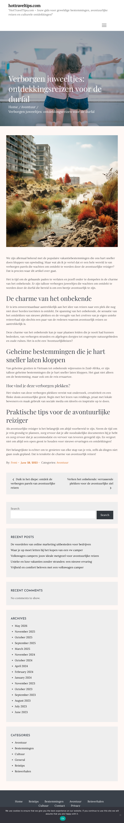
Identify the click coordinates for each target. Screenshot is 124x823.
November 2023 (25, 683)
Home (19, 801)
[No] (120, 814)
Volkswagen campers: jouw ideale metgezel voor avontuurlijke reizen (55, 556)
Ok (62, 818)
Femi (14, 462)
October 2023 (23, 689)
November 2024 (25, 654)
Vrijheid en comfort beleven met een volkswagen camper (47, 567)
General (20, 760)
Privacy (75, 805)
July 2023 (21, 706)
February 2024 (24, 672)
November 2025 (25, 631)
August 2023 (23, 700)
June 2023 (21, 712)
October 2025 (23, 637)
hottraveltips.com (24, 5)
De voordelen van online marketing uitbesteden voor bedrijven (51, 544)
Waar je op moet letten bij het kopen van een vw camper (47, 550)
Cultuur (20, 754)
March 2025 (22, 649)
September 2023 (25, 695)
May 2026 (21, 626)
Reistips (20, 765)
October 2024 (23, 660)
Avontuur (63, 462)
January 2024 (23, 677)
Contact (60, 805)
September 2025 (25, 643)
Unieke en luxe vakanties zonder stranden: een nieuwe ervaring (51, 561)
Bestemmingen (24, 748)
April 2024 (21, 666)
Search (15, 508)
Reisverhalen (23, 771)
